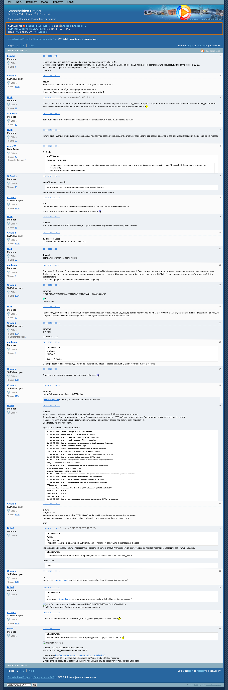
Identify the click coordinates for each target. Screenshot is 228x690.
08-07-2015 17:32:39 (51, 528)
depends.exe (61, 580)
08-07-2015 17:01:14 (51, 504)
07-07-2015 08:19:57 (51, 265)
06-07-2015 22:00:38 (51, 249)
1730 (17, 86)
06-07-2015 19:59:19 (51, 146)
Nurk (10, 97)
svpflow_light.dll (51, 399)
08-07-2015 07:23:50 (51, 369)
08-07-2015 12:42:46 (51, 385)
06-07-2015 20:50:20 (51, 197)
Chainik (11, 75)
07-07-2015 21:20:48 (51, 342)
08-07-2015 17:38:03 (51, 571)
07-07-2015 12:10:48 (51, 307)
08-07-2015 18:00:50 (51, 612)
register (201, 45)
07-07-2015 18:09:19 (51, 323)
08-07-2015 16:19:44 (51, 405)
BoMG (10, 405)
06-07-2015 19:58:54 (51, 130)
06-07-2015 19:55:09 (51, 114)
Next (31, 45)
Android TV (79, 25)
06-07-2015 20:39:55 (51, 176)
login (190, 45)
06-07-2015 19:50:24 (51, 97)
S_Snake (12, 113)
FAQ (17, 31)
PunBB (196, 685)
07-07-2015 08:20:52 (51, 285)
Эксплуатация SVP (43, 39)
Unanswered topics (211, 19)
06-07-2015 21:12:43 (51, 216)
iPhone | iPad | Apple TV (39, 25)
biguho (11, 56)
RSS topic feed (212, 51)
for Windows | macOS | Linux (27, 28)
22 (16, 108)
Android (67, 25)
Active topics (191, 19)
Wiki (10, 2)
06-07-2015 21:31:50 (51, 233)
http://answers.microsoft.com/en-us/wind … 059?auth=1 (80, 655)
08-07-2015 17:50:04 (51, 587)
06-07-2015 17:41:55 (51, 56)
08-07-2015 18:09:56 (51, 629)
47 (16, 157)
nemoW (11, 146)
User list (31, 2)
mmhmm (12, 265)
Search (45, 2)
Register (58, 2)
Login (70, 2)
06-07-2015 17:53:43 (51, 76)
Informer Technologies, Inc (213, 685)
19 (16, 124)
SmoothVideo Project (24, 11)
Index (19, 2)
